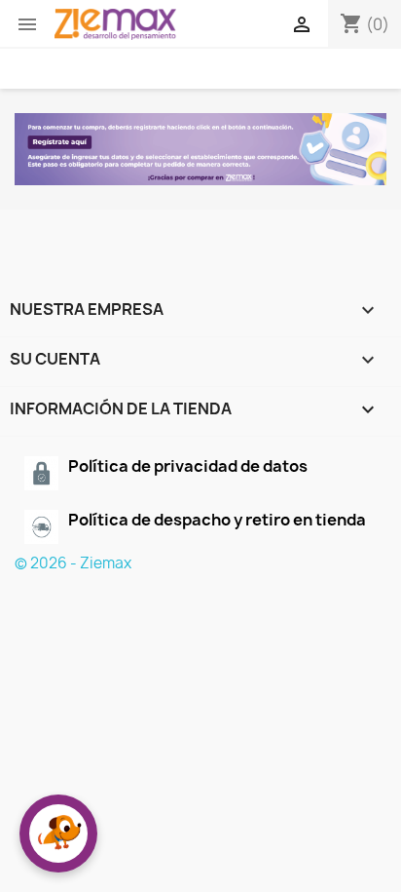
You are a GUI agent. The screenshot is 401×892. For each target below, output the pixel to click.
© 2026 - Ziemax (73, 563)
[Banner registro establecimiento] (200, 149)
